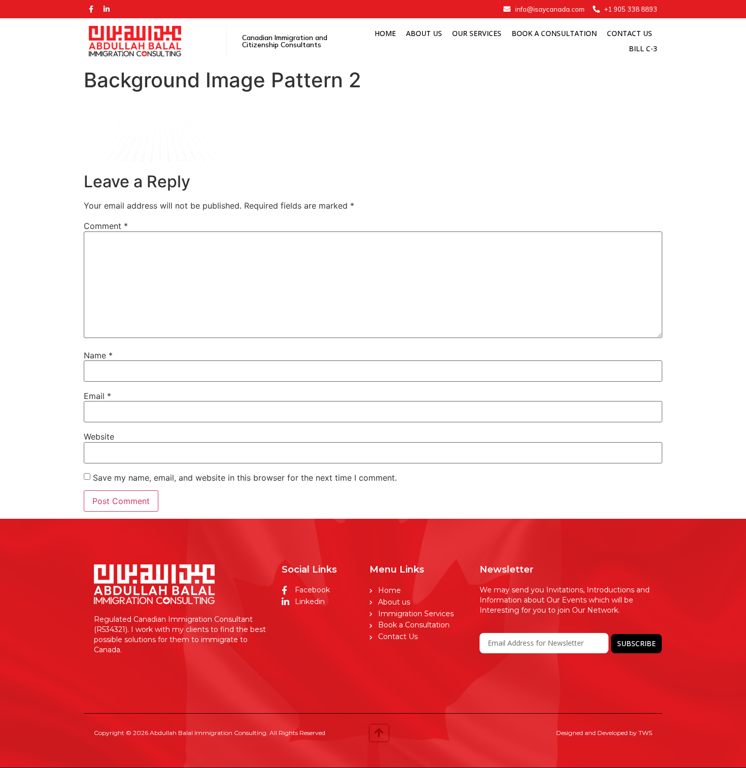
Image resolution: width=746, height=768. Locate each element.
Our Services (476, 33)
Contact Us (629, 33)
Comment (106, 226)
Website (99, 436)
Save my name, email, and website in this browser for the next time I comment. (245, 478)
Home (385, 33)
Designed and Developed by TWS (604, 733)
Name (98, 355)
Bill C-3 (643, 48)
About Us (424, 33)
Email (97, 396)
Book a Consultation (554, 33)
